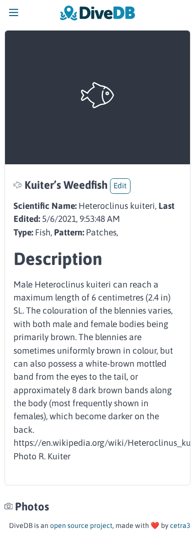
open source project (81, 525)
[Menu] (13, 15)
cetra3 (180, 525)
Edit (120, 185)
